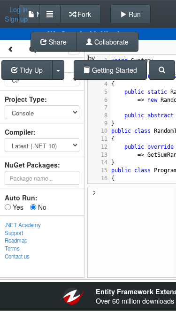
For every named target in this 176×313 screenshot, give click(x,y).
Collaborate (110, 41)
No (41, 207)
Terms (12, 248)
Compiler (19, 132)
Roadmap (16, 240)
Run (134, 14)
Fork (83, 14)
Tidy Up (30, 70)
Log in (18, 9)
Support (14, 233)
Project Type (25, 99)
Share (57, 41)
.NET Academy (23, 225)
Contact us (17, 256)
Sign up (16, 18)
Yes (17, 207)
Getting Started (113, 70)
